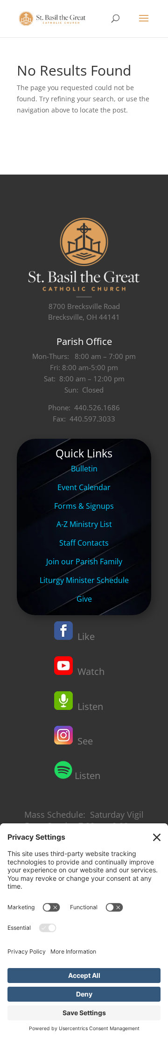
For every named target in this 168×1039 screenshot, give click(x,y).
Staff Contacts (84, 543)
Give (84, 599)
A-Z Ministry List (84, 524)
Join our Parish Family (84, 561)
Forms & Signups (84, 506)
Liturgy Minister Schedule (84, 580)
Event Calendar (84, 487)
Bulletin (84, 468)
